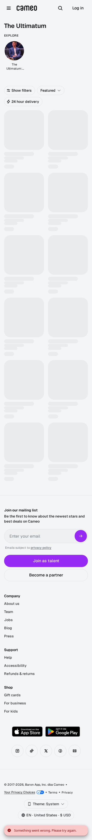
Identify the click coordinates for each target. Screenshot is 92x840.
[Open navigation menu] (8, 8)
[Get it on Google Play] (62, 731)
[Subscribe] (81, 536)
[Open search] (60, 8)
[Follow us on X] (46, 751)
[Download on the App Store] (27, 731)
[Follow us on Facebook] (60, 751)
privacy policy (41, 548)
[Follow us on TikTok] (32, 751)
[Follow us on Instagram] (17, 751)
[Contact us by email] (74, 751)
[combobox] (50, 90)
